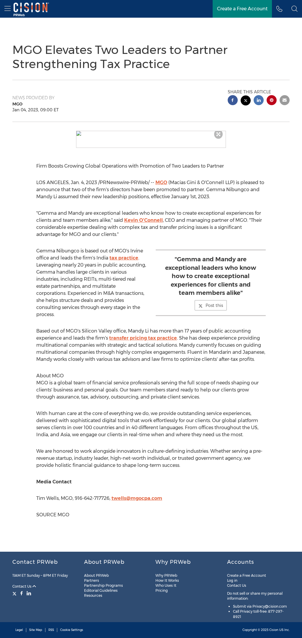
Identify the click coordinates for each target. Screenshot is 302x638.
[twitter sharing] (246, 101)
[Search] (294, 9)
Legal (19, 630)
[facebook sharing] (233, 101)
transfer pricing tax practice (143, 338)
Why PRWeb (166, 575)
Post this (214, 305)
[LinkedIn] (29, 593)
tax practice (123, 258)
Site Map (35, 630)
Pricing (161, 590)
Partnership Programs (103, 585)
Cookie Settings (71, 630)
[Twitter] (15, 593)
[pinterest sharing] (272, 101)
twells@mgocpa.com (136, 498)
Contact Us (22, 586)
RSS (51, 630)
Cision (273, 630)
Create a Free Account (242, 8)
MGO (161, 182)
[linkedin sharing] (259, 101)
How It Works (167, 580)
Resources (93, 595)
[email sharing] (285, 101)
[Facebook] (21, 593)
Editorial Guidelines (101, 590)
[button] (151, 133)
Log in (232, 580)
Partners (91, 580)
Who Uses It (165, 585)
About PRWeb (96, 575)
